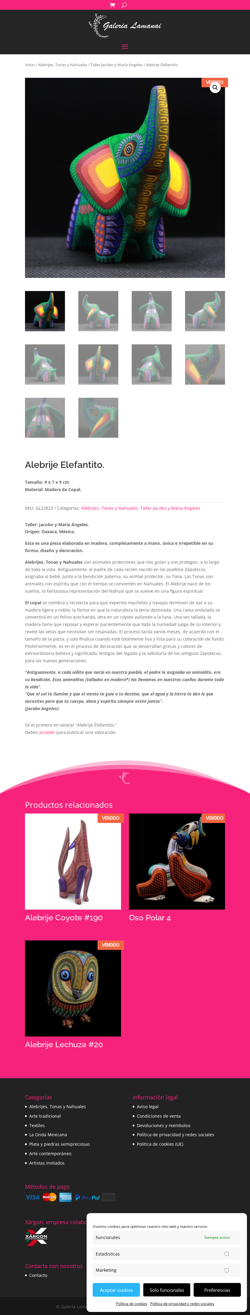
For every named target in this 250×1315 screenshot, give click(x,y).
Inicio (30, 64)
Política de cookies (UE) (160, 1144)
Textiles (37, 1125)
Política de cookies (131, 1303)
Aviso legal (148, 1106)
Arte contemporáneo (50, 1153)
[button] (215, 87)
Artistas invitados (47, 1163)
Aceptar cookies (116, 1290)
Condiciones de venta (159, 1116)
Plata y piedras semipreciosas (59, 1144)
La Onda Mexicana (48, 1134)
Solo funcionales (167, 1290)
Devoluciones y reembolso (163, 1125)
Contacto (38, 1275)
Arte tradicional (45, 1116)
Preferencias (217, 1290)
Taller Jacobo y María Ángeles (117, 64)
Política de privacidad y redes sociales (182, 1303)
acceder (47, 732)
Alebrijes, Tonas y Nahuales (62, 64)
